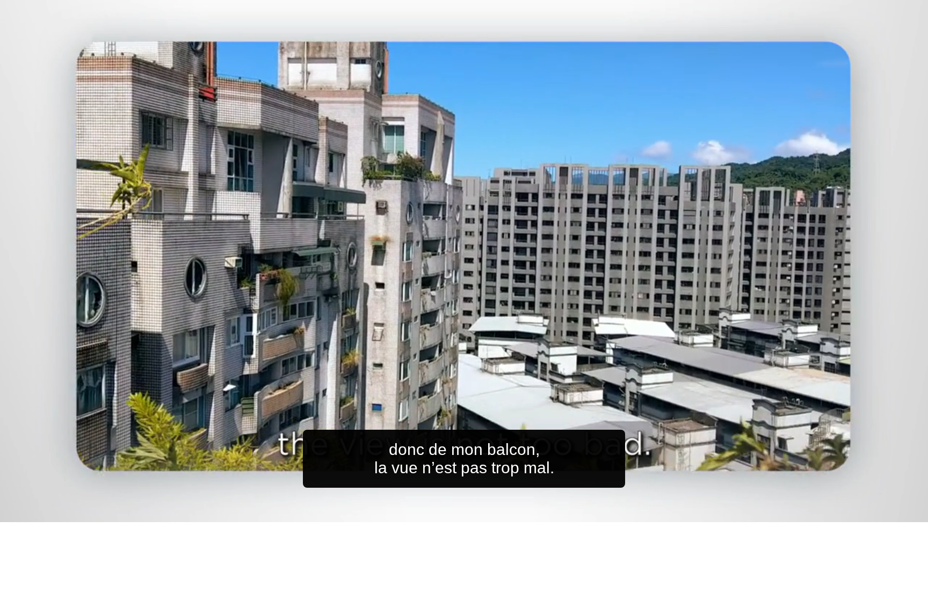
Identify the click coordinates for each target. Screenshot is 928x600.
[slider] (485, 511)
